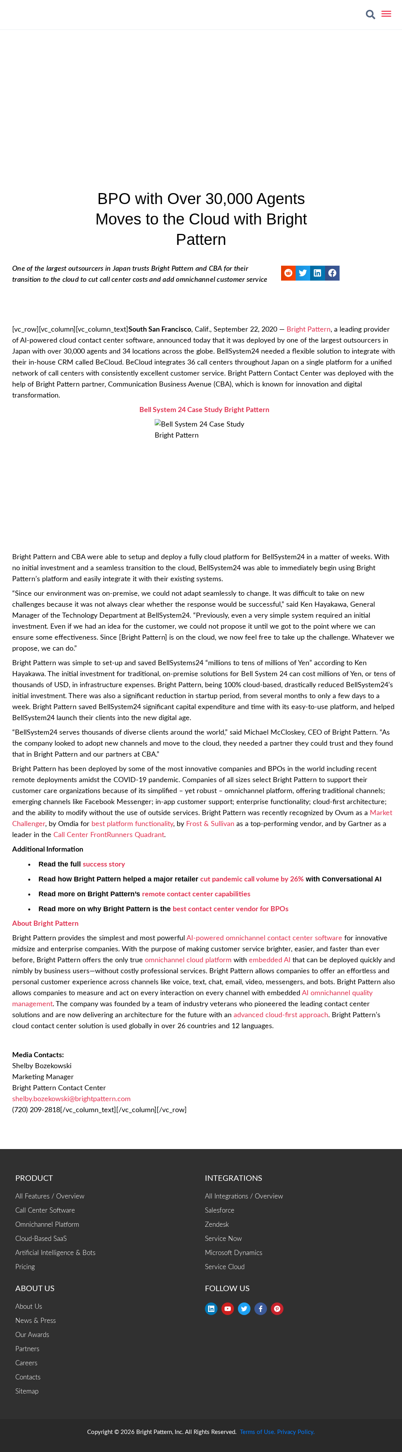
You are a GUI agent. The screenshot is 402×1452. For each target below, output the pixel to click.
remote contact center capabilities (196, 894)
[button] (370, 14)
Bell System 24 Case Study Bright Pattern (204, 410)
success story (104, 864)
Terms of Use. (258, 1432)
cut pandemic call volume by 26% (252, 879)
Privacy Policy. (296, 1432)
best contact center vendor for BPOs (231, 909)
